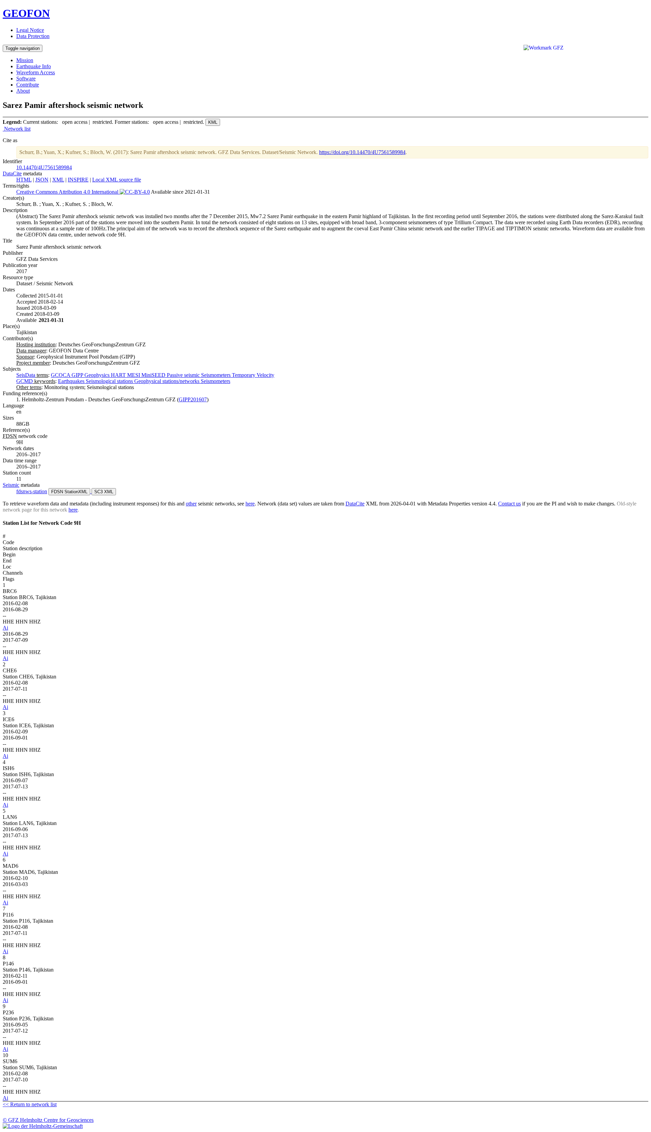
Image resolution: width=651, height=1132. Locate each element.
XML (58, 180)
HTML (24, 180)
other (191, 503)
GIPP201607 (193, 399)
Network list (17, 129)
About (23, 91)
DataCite (12, 173)
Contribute (27, 85)
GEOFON (26, 13)
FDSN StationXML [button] (69, 491)
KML (212, 122)
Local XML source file (116, 180)
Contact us (509, 503)
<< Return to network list (30, 1104)
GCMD (24, 381)
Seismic (11, 485)
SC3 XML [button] (103, 491)
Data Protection (33, 36)
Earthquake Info (33, 66)
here (250, 503)
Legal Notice (30, 30)
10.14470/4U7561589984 (44, 167)
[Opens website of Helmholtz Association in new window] (325, 1126)
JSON (41, 180)
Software (26, 78)
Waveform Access (35, 72)
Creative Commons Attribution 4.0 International (68, 192)
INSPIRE (78, 180)
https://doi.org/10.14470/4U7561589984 (362, 152)
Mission (24, 60)
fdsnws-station (31, 491)
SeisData (25, 375)
